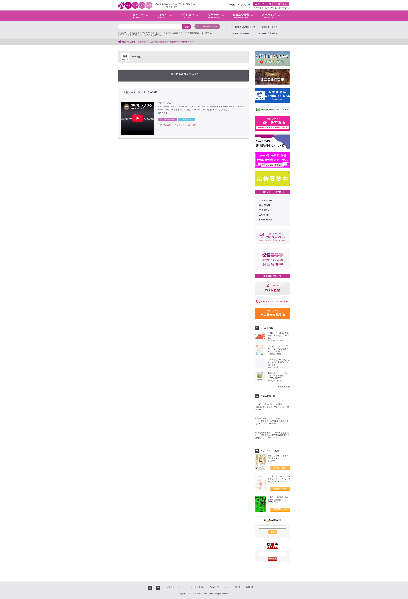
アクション (187, 16)
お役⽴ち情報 (241, 16)
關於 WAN (264, 205)
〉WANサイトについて (272, 192)
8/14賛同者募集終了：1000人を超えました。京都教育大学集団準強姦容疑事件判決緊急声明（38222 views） (272, 435)
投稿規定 (236, 587)
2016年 (192, 125)
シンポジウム (180, 125)
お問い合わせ (251, 587)
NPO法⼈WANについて (245, 27)
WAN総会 (168, 125)
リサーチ (214, 16)
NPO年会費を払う (269, 33)
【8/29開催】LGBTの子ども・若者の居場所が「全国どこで (279, 362)
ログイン (282, 4)
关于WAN (264, 210)
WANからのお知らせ (167, 119)
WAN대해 (264, 214)
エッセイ (162, 16)
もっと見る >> (284, 386)
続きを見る (162, 113)
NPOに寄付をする (269, 27)
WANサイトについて (239, 5)
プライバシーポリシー (175, 587)
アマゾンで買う (280, 468)
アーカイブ (269, 16)
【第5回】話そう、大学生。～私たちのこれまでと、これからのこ (278, 349)
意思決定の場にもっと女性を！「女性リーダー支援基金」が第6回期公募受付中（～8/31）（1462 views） (272, 421)
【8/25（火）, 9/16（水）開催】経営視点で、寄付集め (279, 335)
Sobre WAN (265, 219)
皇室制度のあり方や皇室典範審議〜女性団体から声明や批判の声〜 (167, 42)
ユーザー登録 (264, 4)
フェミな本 (137, 16)
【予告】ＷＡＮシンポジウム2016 (139, 92)
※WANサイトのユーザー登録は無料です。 (271, 8)
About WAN (265, 200)
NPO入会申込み (242, 33)
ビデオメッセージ (186, 119)
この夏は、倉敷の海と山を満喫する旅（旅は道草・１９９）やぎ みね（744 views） (272, 407)
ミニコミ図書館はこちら (207, 26)
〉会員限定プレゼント (272, 276)
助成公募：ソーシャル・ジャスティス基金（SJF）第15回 (278, 375)
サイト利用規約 (197, 587)
